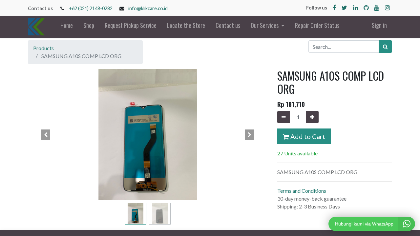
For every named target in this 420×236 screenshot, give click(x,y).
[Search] (385, 46)
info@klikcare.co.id (148, 8)
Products (43, 48)
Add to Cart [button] (307, 136)
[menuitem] (66, 27)
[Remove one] (283, 117)
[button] (46, 135)
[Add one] (312, 117)
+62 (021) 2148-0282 (91, 8)
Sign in (379, 25)
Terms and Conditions (301, 190)
